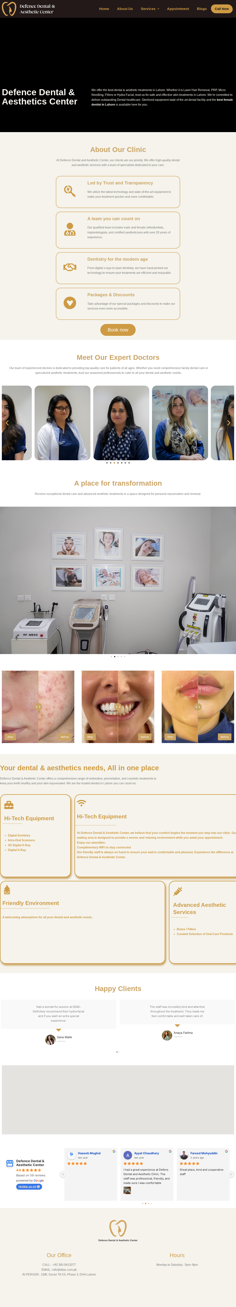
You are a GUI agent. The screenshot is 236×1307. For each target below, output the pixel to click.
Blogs (202, 9)
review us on (27, 1186)
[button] (150, 8)
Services (148, 9)
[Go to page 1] (145, 1203)
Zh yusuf (84, 1153)
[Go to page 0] (142, 1203)
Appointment (178, 9)
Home (104, 9)
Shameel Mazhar (146, 1153)
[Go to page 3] (151, 1203)
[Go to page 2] (148, 1203)
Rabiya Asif (198, 1153)
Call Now (222, 9)
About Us (125, 9)
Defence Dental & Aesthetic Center (30, 1163)
